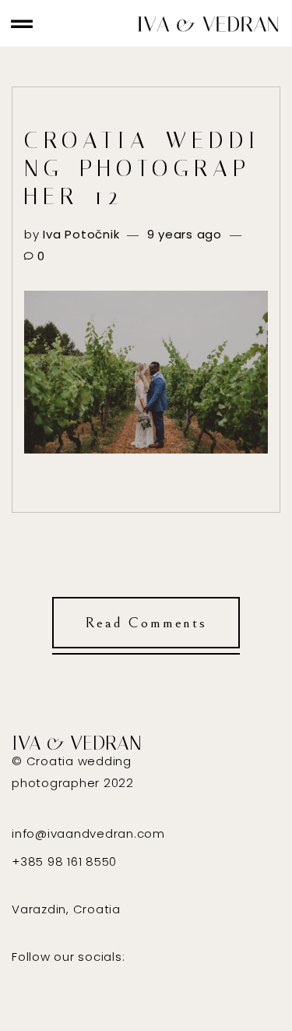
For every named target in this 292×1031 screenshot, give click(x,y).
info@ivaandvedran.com (88, 833)
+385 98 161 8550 (64, 861)
